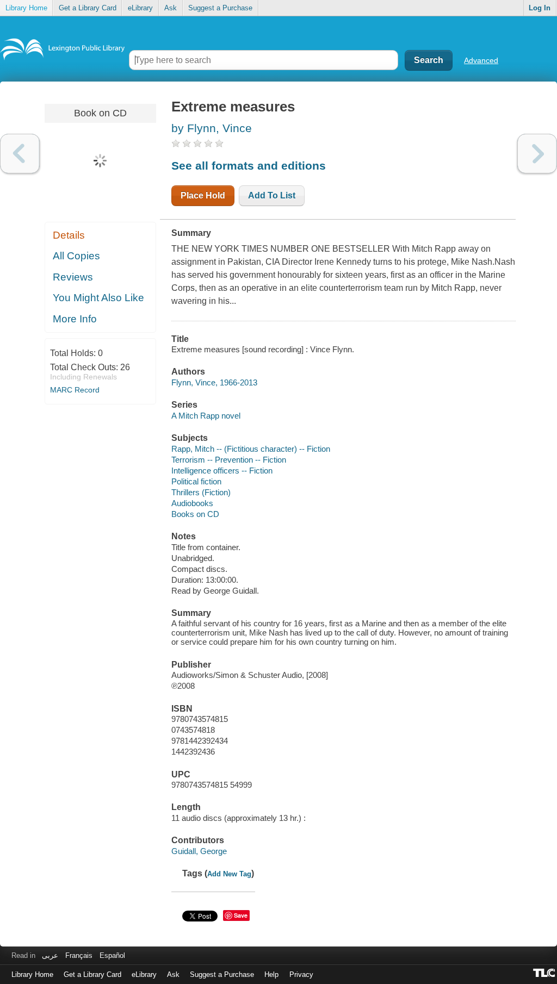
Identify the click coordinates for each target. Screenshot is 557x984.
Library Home (26, 8)
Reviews (73, 277)
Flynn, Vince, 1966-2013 (214, 382)
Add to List (271, 195)
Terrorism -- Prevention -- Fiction (228, 459)
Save (240, 915)
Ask (170, 8)
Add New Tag (229, 874)
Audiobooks (192, 503)
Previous (20, 153)
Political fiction (196, 481)
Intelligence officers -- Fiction (222, 470)
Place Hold (203, 195)
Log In (539, 8)
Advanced (481, 60)
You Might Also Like (98, 297)
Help (271, 974)
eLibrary (140, 8)
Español (112, 955)
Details (69, 235)
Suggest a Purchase (220, 8)
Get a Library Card (87, 8)
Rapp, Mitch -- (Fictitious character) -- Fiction (250, 448)
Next (537, 153)
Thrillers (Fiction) (201, 492)
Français (78, 955)
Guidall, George (199, 851)
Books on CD (195, 514)
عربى (50, 955)
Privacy (301, 974)
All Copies (76, 255)
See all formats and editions (248, 165)
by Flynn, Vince (211, 128)
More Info (75, 319)
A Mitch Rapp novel (205, 415)
